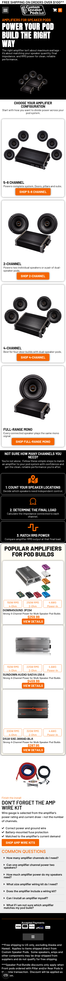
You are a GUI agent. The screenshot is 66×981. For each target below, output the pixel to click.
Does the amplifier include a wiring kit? (31, 891)
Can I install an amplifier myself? (27, 898)
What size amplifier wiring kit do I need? (32, 884)
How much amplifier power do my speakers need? (33, 876)
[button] (5, 10)
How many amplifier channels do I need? (32, 858)
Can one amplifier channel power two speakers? (29, 866)
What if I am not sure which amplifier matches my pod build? (28, 906)
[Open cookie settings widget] (6, 975)
